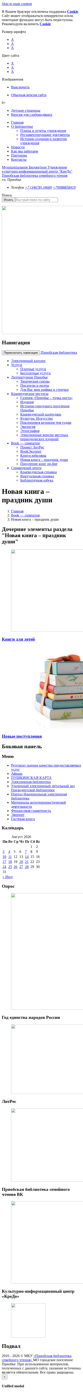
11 (10, 857)
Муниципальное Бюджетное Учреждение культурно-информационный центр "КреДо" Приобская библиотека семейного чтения (37, 171)
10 (4, 857)
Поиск (7, 195)
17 (4, 862)
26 (15, 867)
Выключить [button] (20, 87)
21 (27, 862)
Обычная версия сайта (28, 95)
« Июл (8, 877)
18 (10, 862)
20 (21, 862)
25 (10, 867)
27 (21, 867)
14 (27, 857)
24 (4, 867)
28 (27, 867)
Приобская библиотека (58, 352)
